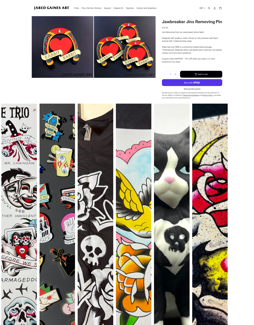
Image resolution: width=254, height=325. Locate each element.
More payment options (192, 89)
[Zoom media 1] (62, 47)
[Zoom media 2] (125, 47)
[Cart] (220, 8)
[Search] (209, 8)
